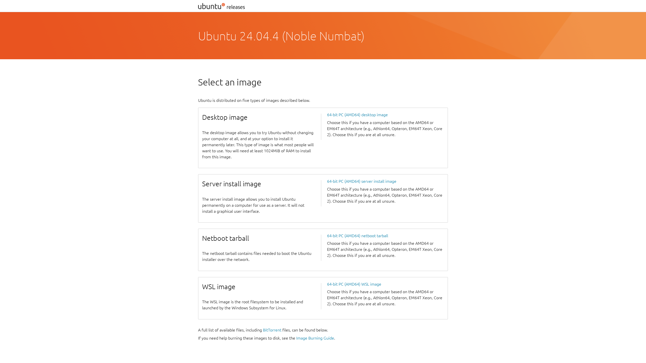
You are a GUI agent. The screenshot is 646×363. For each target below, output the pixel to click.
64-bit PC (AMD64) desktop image (357, 114)
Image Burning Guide (315, 338)
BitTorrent (272, 330)
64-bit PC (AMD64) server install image (361, 181)
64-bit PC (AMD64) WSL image (354, 284)
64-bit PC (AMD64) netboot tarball (357, 235)
